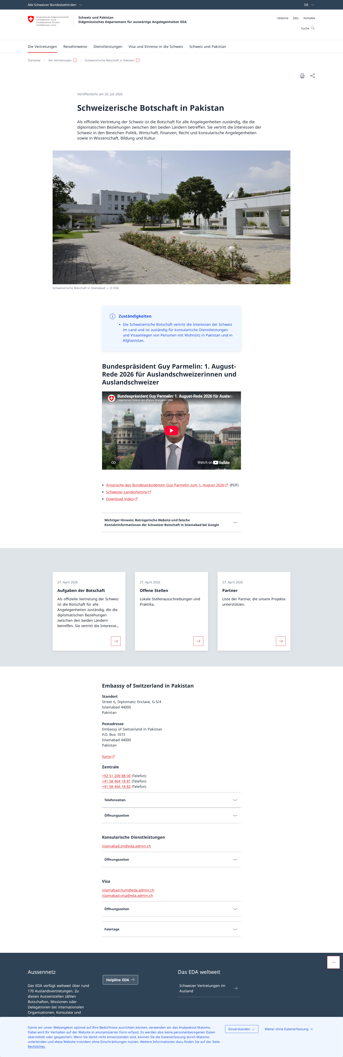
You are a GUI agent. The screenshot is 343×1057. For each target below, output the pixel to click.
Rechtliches (36, 1046)
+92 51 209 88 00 (116, 775)
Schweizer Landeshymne (126, 491)
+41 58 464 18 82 (116, 786)
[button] (42, 46)
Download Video (120, 498)
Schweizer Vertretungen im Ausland (202, 988)
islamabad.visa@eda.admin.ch (127, 895)
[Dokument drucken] (302, 75)
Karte (106, 756)
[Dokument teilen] (312, 76)
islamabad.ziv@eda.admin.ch (126, 846)
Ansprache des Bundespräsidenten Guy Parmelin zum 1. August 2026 (165, 485)
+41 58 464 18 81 (116, 781)
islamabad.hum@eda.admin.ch (128, 890)
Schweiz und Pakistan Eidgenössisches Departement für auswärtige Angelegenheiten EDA (132, 19)
